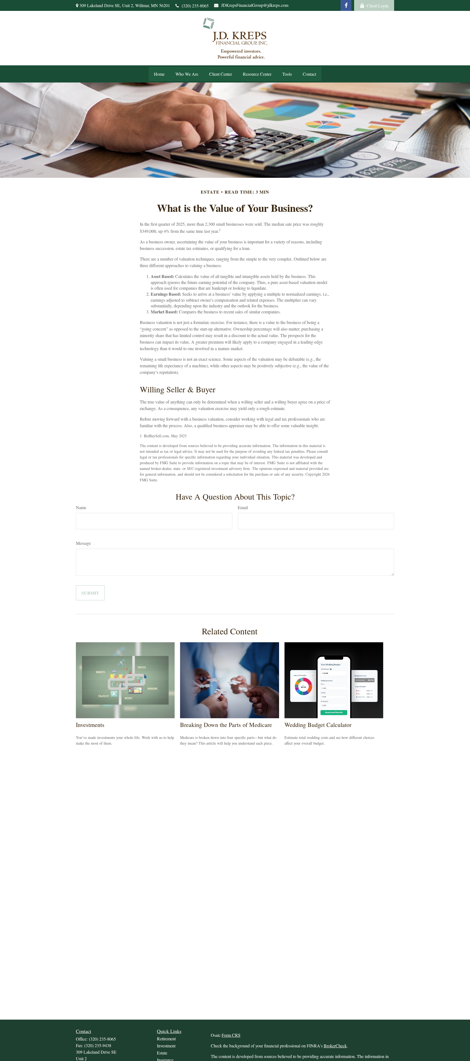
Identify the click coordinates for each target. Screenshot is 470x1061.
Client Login (377, 5)
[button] (159, 74)
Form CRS (231, 1035)
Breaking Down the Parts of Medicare (226, 725)
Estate (162, 1053)
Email (243, 507)
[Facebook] (346, 5)
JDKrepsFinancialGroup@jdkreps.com (254, 5)
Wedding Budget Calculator (318, 725)
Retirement (166, 1038)
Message (83, 543)
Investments (90, 725)
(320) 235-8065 (195, 5)
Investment (166, 1045)
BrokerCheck (335, 1045)
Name (81, 507)
